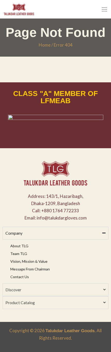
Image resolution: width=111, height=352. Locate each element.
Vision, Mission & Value (28, 261)
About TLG (19, 246)
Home (45, 45)
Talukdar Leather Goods (69, 330)
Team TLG (18, 253)
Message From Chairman (30, 269)
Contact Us (19, 277)
